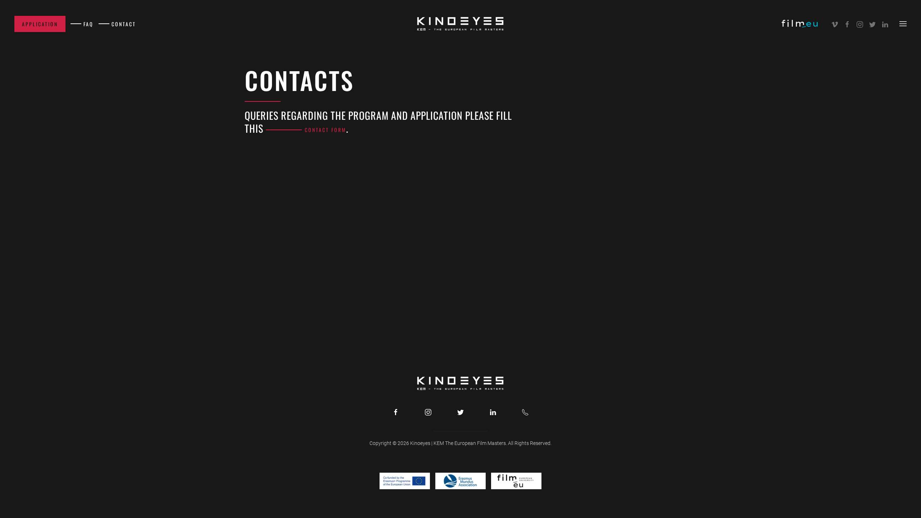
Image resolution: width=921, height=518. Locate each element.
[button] (903, 24)
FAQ (88, 24)
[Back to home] (460, 24)
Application (40, 24)
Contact (124, 24)
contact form (325, 129)
